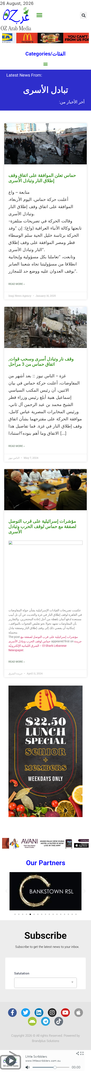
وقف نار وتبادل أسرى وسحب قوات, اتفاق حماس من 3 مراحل (41, 361)
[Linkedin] (38, 1012)
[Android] (32, 1021)
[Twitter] (25, 1012)
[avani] (45, 847)
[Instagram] (52, 1012)
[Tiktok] (58, 1021)
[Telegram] (45, 1021)
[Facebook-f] (12, 1012)
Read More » (16, 284)
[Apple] (78, 1012)
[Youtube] (65, 1012)
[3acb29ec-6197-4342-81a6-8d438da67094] (45, 815)
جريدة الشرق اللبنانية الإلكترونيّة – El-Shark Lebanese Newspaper (45, 646)
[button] (39, 15)
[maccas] (45, 41)
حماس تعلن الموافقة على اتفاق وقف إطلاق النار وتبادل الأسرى (42, 178)
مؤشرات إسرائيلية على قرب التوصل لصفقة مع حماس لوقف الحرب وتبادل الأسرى (42, 526)
